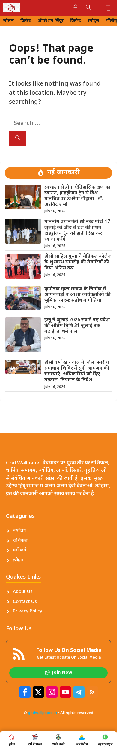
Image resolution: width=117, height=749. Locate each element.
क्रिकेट (25, 21)
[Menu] (107, 8)
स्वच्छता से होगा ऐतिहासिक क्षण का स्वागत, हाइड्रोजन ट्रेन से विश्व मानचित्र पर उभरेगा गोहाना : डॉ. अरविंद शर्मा (77, 196)
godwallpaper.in (42, 713)
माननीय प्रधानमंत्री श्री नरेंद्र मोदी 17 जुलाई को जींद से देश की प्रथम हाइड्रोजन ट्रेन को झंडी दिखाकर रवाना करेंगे (77, 231)
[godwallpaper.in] (11, 7)
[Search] (17, 138)
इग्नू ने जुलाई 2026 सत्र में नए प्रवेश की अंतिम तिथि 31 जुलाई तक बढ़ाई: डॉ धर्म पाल (77, 326)
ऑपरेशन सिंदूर (51, 21)
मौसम (8, 21)
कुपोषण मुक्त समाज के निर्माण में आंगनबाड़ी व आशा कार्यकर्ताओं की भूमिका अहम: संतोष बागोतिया (77, 295)
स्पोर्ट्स (93, 21)
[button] (88, 7)
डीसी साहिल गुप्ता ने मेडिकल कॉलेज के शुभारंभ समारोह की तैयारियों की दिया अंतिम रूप (78, 262)
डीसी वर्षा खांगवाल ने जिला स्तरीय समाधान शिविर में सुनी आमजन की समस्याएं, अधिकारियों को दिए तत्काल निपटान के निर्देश (76, 371)
